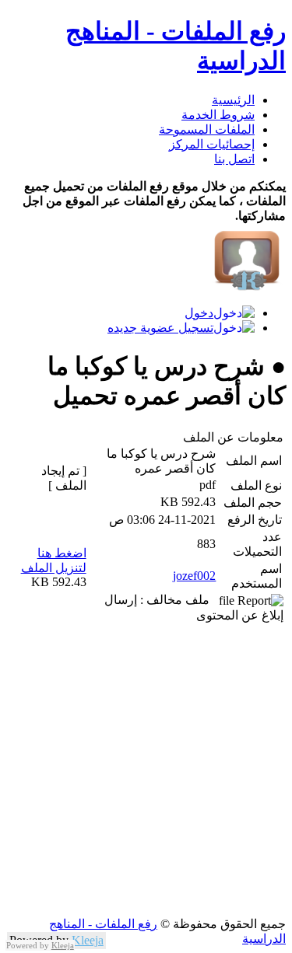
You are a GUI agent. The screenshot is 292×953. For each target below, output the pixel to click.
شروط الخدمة (218, 114)
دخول (199, 312)
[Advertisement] (146, 770)
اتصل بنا (234, 159)
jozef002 (194, 575)
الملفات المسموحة (207, 129)
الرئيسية (233, 99)
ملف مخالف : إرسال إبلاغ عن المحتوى (193, 607)
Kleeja (88, 940)
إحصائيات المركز (212, 144)
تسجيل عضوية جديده (160, 327)
